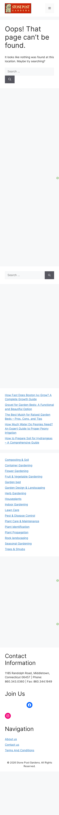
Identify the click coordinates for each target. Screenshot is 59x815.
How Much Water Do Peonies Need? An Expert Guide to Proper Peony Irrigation (29, 428)
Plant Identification (17, 526)
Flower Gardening (16, 471)
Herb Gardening (15, 493)
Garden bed (13, 482)
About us (11, 739)
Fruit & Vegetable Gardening (23, 476)
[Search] (10, 79)
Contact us (12, 744)
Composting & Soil (17, 459)
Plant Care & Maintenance (22, 521)
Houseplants (13, 499)
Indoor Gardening (16, 504)
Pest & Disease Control (20, 515)
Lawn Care (12, 510)
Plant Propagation (16, 532)
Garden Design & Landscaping (25, 487)
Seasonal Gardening (18, 543)
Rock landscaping (16, 538)
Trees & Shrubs (15, 549)
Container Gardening (18, 465)
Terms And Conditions (19, 750)
